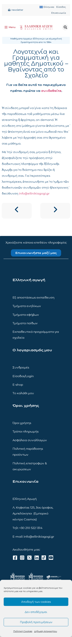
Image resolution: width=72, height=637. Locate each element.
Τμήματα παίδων (25, 323)
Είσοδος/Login (23, 376)
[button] (65, 27)
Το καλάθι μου (23, 393)
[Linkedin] (36, 557)
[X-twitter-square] (29, 557)
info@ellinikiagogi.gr (34, 193)
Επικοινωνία (58, 12)
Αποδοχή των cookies (36, 602)
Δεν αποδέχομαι (36, 612)
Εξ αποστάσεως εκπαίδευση (33, 297)
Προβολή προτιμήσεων (36, 622)
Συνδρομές (21, 367)
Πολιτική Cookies (22, 631)
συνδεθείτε (51, 91)
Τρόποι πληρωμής (26, 431)
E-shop (18, 384)
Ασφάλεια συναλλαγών (30, 440)
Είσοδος (61, 7)
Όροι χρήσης (22, 423)
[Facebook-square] (15, 557)
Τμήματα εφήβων (26, 314)
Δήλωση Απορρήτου (45, 631)
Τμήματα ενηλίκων (27, 306)
